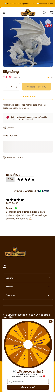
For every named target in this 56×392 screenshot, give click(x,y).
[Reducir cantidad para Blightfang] (6, 86)
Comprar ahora (28, 96)
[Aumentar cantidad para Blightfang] (17, 86)
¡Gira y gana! (28, 387)
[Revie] (44, 191)
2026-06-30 (12, 203)
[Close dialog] (51, 321)
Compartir (11, 128)
